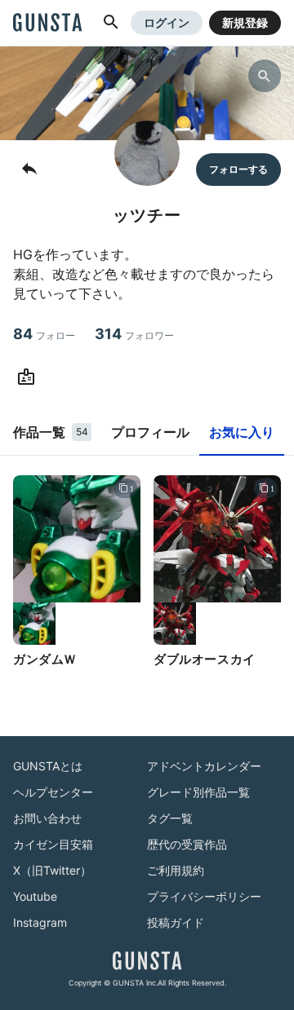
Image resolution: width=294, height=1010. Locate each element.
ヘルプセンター (53, 792)
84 (44, 333)
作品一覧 (50, 432)
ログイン (166, 22)
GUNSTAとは (47, 766)
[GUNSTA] (47, 23)
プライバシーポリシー (204, 896)
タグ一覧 (170, 818)
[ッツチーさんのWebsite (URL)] (29, 377)
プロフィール (150, 432)
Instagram (40, 922)
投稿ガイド (175, 922)
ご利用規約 (175, 870)
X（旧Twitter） (52, 870)
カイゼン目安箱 (53, 844)
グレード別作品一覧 (198, 792)
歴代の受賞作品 (187, 844)
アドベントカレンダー (204, 766)
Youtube (35, 896)
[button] (111, 23)
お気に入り (241, 432)
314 (134, 333)
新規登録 (245, 22)
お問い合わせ (47, 818)
